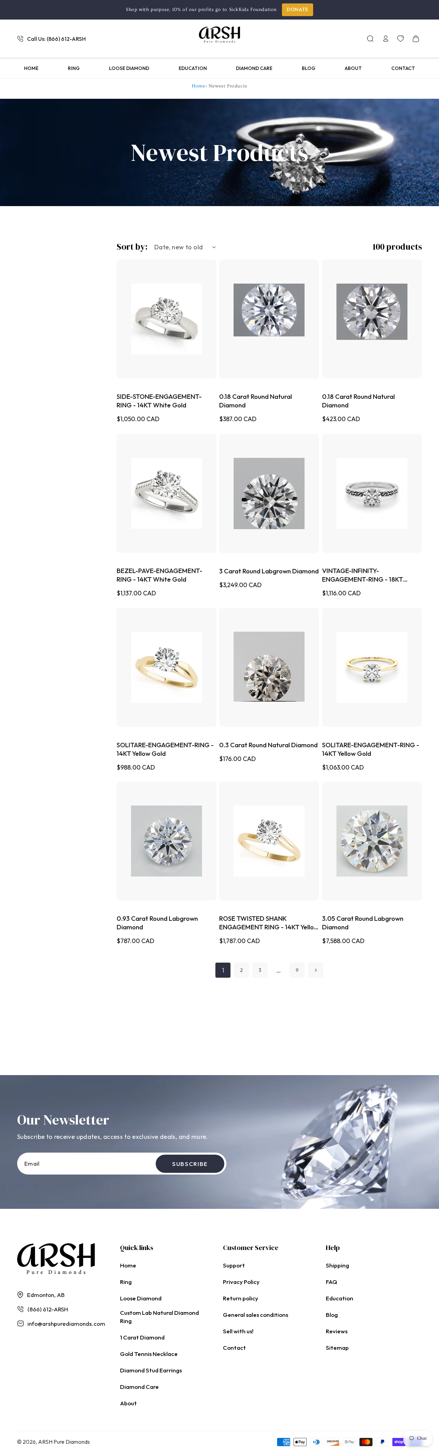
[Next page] (315, 970)
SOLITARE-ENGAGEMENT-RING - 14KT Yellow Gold (165, 748)
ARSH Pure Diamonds (64, 1441)
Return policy (240, 1298)
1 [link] (223, 970)
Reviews (336, 1331)
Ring (126, 1281)
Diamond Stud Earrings (151, 1370)
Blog (332, 1314)
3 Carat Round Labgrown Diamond (269, 571)
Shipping (337, 1265)
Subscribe (190, 1163)
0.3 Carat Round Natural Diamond (268, 744)
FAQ (331, 1281)
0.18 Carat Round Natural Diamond (255, 401)
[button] (370, 38)
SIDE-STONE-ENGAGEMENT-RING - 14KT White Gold (159, 401)
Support (234, 1265)
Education (339, 1298)
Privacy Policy (241, 1281)
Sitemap (337, 1347)
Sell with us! (238, 1331)
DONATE (297, 9)
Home (198, 86)
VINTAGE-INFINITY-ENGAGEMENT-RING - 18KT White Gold (362, 575)
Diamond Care (139, 1386)
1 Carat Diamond (142, 1337)
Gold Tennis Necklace (149, 1353)
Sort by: (132, 246)
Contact (234, 1347)
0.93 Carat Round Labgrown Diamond (157, 923)
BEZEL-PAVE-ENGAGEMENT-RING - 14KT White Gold (159, 575)
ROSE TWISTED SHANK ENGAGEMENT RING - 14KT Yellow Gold (269, 923)
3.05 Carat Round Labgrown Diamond (362, 923)
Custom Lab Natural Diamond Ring (159, 1316)
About (128, 1403)
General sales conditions (255, 1314)
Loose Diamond (141, 1298)
